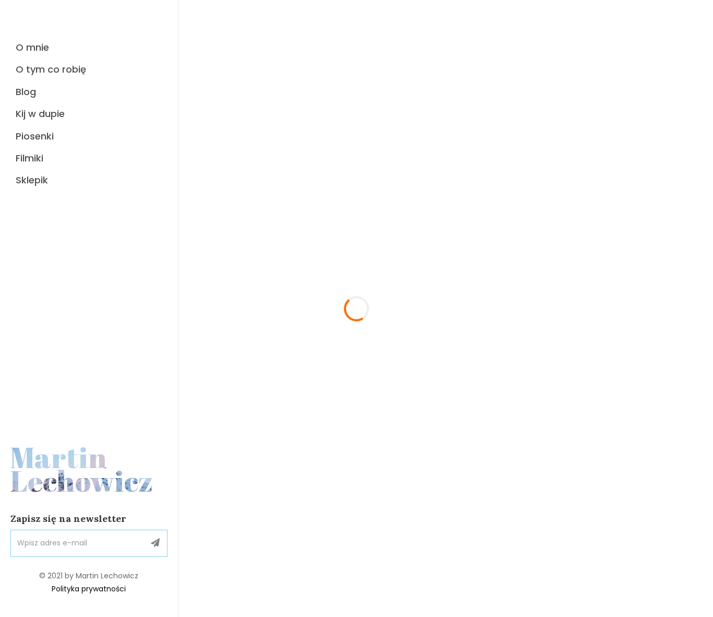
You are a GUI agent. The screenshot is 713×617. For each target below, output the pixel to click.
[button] (155, 543)
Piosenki (35, 136)
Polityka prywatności (89, 589)
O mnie (32, 47)
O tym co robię (51, 69)
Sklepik (32, 180)
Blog (26, 91)
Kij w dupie (40, 113)
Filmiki (29, 158)
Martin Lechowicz (81, 469)
